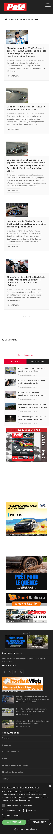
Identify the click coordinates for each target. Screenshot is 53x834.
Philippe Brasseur (37, 175)
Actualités (15, 361)
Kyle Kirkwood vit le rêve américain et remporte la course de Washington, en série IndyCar (32, 395)
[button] (26, 829)
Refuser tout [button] (39, 822)
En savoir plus (24, 800)
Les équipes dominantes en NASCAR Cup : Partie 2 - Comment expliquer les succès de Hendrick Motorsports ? (32, 699)
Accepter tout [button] (14, 822)
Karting (5, 779)
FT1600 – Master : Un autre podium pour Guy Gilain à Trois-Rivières (31, 710)
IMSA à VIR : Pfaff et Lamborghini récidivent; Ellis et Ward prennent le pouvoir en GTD (32, 407)
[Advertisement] (26, 325)
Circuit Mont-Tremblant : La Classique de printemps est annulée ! (32, 722)
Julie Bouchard (39, 114)
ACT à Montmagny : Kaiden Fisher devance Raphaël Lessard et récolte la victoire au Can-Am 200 (32, 419)
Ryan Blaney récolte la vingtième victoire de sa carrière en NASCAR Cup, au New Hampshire (32, 371)
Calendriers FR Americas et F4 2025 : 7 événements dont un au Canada (26, 108)
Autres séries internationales (15, 765)
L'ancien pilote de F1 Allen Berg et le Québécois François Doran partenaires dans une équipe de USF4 (26, 224)
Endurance (6, 745)
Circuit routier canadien (12, 772)
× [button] (50, 786)
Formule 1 (6, 738)
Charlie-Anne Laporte (38, 60)
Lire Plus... (14, 76)
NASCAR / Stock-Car (10, 752)
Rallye (4, 758)
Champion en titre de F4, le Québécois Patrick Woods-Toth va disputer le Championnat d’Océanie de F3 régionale (26, 281)
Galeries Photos (37, 361)
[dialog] (26, 808)
